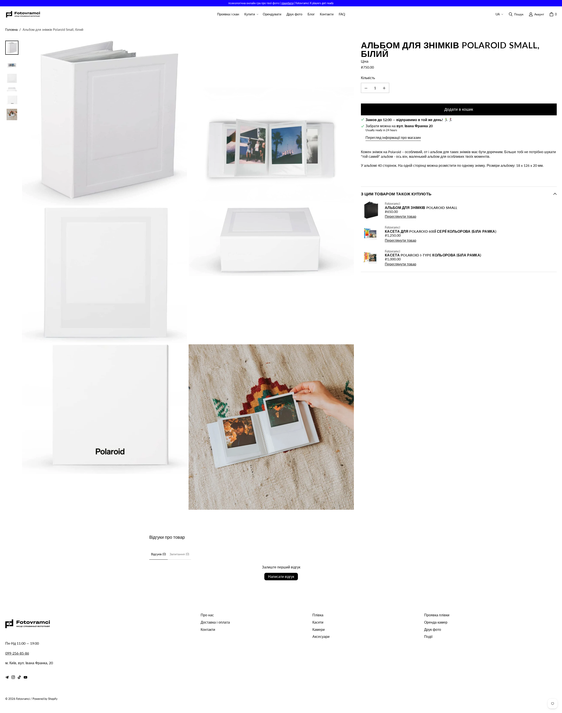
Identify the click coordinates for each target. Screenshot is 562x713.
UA (497, 14)
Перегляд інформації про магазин (393, 137)
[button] (251, 14)
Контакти (208, 629)
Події (428, 636)
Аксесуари (321, 636)
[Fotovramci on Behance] (7, 677)
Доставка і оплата (215, 622)
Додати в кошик (458, 109)
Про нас (207, 615)
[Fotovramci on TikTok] (19, 677)
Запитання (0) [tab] (179, 554)
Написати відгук (281, 576)
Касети (317, 622)
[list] (188, 275)
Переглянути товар (400, 216)
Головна (11, 29)
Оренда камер (435, 622)
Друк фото (432, 629)
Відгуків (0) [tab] (158, 554)
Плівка (317, 615)
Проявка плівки (436, 615)
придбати (287, 3)
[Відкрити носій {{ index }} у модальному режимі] (104, 123)
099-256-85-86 (17, 653)
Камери (318, 629)
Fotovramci (23, 698)
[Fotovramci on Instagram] (13, 677)
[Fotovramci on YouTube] (25, 677)
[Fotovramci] (22, 14)
